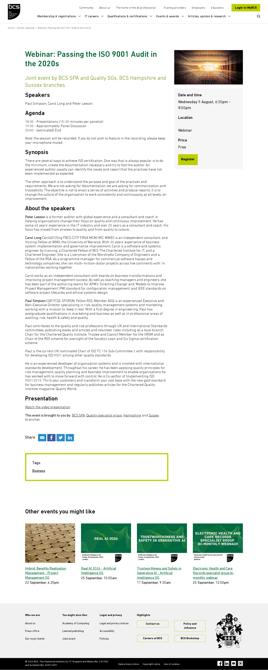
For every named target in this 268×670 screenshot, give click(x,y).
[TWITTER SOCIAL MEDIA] (61, 437)
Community (86, 7)
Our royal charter (35, 638)
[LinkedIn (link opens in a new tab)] (226, 663)
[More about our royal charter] (229, 630)
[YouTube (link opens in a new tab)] (233, 663)
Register (188, 159)
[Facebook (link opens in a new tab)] (219, 663)
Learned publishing (73, 631)
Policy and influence (190, 626)
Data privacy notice (128, 664)
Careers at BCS (152, 638)
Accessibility (107, 631)
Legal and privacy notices (114, 623)
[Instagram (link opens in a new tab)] (240, 663)
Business (38, 471)
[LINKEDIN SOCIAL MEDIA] (70, 437)
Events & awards (167, 16)
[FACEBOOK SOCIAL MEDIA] (51, 437)
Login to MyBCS (246, 7)
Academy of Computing (75, 623)
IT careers (92, 16)
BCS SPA (78, 416)
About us (104, 7)
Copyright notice (151, 664)
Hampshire (132, 416)
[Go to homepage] (14, 12)
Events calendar (26, 28)
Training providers (175, 7)
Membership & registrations (56, 16)
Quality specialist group (104, 416)
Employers (198, 7)
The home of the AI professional (136, 7)
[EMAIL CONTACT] (42, 437)
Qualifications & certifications (127, 16)
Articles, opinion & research (207, 16)
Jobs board (68, 638)
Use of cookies (172, 664)
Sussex (154, 416)
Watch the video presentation (47, 407)
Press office (32, 631)
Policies (104, 638)
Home (11, 28)
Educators (217, 7)
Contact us (153, 623)
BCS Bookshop (190, 638)
